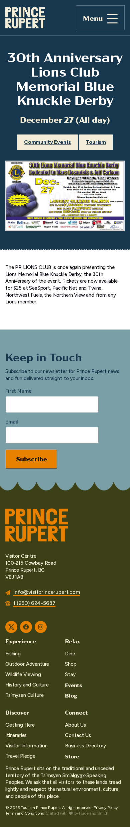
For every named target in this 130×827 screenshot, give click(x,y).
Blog (71, 695)
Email (11, 422)
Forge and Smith (93, 813)
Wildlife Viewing (23, 674)
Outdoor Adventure (27, 664)
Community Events (47, 142)
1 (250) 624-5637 (34, 603)
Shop (70, 664)
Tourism (96, 142)
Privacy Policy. (106, 807)
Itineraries (16, 735)
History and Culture (27, 685)
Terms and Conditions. (25, 813)
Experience (20, 641)
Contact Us (78, 735)
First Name (18, 391)
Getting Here (20, 725)
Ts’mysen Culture (24, 695)
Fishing (13, 654)
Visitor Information (26, 746)
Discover (17, 712)
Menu (93, 17)
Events (73, 684)
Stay (70, 674)
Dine (70, 654)
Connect (76, 712)
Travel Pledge (20, 756)
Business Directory (85, 746)
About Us (75, 725)
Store (72, 756)
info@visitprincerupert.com (46, 592)
